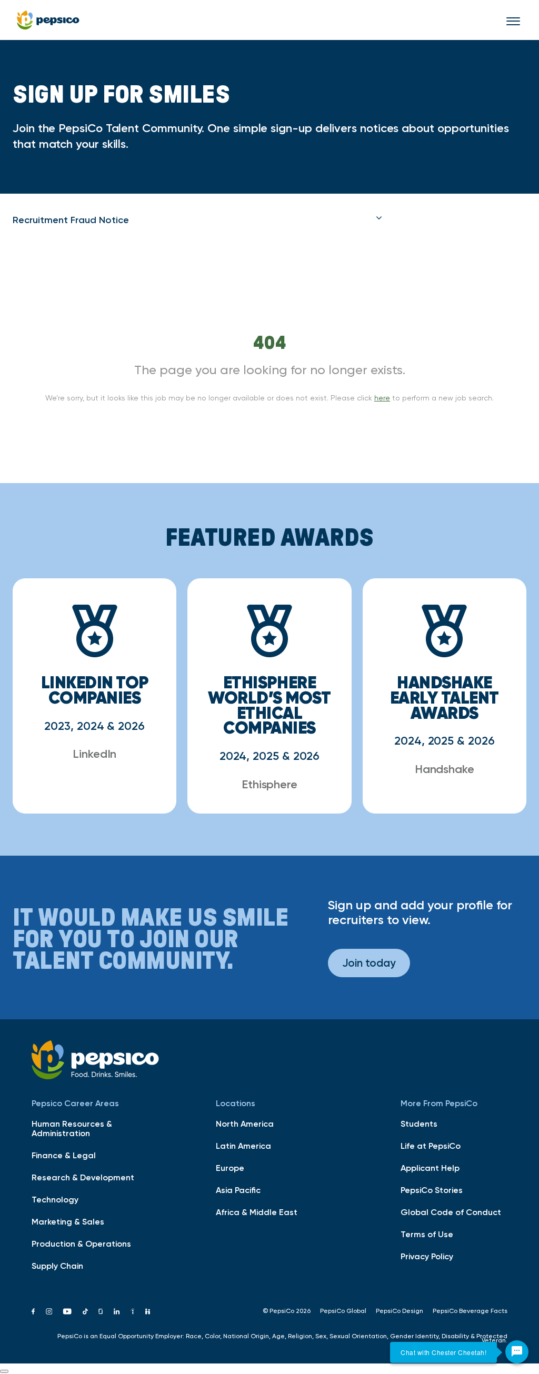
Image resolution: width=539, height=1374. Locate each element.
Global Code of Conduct (451, 1212)
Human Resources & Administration (72, 1128)
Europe (230, 1167)
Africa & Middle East (256, 1212)
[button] (197, 219)
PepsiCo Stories (432, 1190)
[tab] (197, 219)
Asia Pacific (238, 1190)
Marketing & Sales (68, 1221)
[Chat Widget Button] (516, 1351)
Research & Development (83, 1177)
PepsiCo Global (343, 1311)
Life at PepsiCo (431, 1145)
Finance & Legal (64, 1155)
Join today (369, 962)
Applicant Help (430, 1167)
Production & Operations (81, 1243)
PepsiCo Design (399, 1311)
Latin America (243, 1145)
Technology (55, 1199)
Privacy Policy (427, 1256)
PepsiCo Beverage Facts (470, 1311)
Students (419, 1123)
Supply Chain (57, 1265)
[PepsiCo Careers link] (48, 20)
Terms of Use (427, 1234)
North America (245, 1123)
